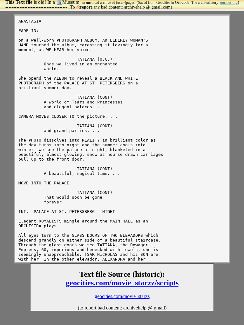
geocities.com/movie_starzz (122, 296)
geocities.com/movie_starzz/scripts (122, 283)
